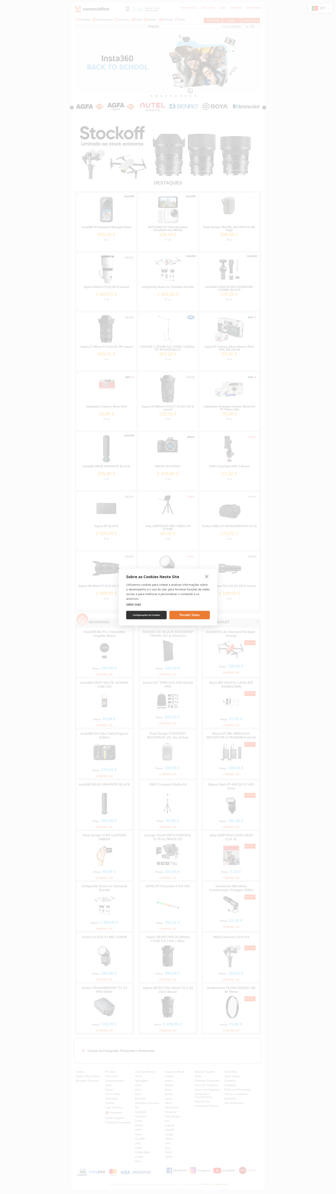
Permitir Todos (190, 615)
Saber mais (133, 604)
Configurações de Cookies (146, 615)
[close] (207, 576)
